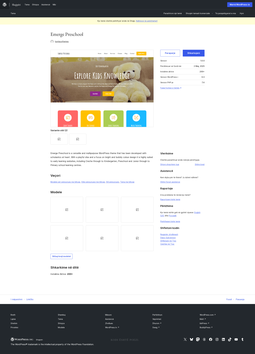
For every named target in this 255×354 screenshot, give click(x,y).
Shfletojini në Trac (168, 241)
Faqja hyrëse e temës (169, 88)
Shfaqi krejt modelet (61, 256)
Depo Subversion (168, 237)
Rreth (13, 315)
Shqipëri (39, 340)
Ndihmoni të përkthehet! (147, 21)
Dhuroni (157, 323)
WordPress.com (208, 315)
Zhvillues (109, 323)
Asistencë (109, 319)
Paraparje (170, 53)
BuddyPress (206, 327)
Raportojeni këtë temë (170, 199)
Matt (203, 319)
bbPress (204, 323)
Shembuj (61, 315)
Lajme (13, 319)
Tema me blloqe (127, 182)
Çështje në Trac (167, 244)
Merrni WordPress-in (240, 4)
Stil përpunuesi (112, 182)
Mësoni (108, 315)
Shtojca (61, 323)
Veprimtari (156, 319)
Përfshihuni (157, 315)
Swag (156, 327)
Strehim (14, 323)
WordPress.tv (112, 327)
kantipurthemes (62, 41)
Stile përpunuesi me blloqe (93, 182)
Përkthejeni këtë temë (170, 221)
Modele (61, 327)
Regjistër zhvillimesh (169, 234)
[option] (66, 210)
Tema (13, 13)
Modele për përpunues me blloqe (65, 182)
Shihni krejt (200, 164)
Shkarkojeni (193, 53)
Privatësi (14, 327)
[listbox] (102, 224)
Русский (172, 215)
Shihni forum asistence (170, 182)
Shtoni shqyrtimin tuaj (169, 164)
